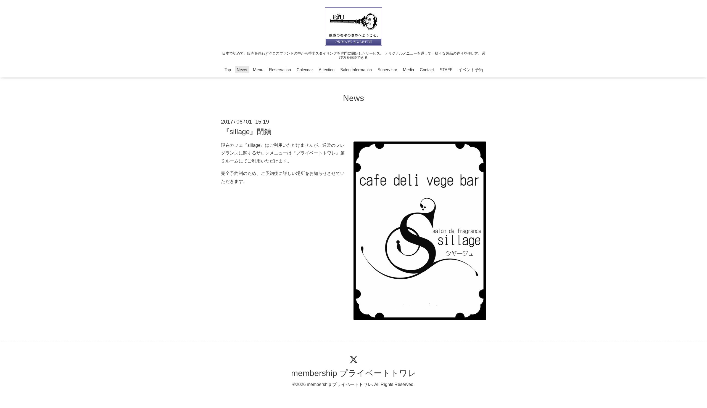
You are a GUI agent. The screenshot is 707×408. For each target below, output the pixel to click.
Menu (258, 69)
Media (408, 69)
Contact (427, 69)
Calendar (305, 69)
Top (228, 69)
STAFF (446, 69)
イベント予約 (470, 69)
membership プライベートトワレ (353, 373)
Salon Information (356, 69)
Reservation (280, 69)
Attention (326, 69)
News (242, 69)
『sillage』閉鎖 (246, 131)
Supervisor (387, 69)
